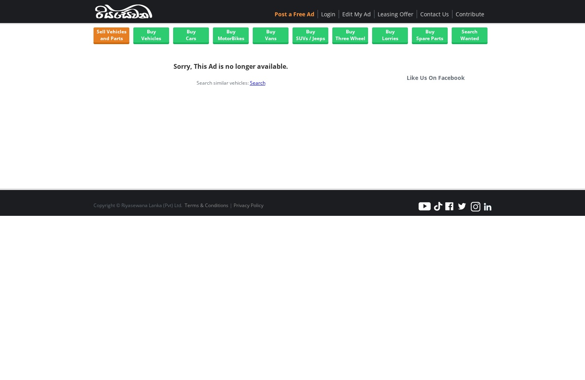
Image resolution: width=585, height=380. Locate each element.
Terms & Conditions (206, 205)
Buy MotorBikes (231, 35)
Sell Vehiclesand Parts (112, 35)
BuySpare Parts (429, 35)
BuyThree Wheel (350, 35)
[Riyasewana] (123, 11)
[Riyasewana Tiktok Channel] (438, 210)
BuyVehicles (151, 35)
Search (257, 82)
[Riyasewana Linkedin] (487, 210)
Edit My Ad (356, 14)
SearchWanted (469, 35)
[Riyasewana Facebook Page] (449, 210)
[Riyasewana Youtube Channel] (425, 210)
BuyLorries (390, 35)
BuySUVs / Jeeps (310, 35)
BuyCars (191, 35)
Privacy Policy (248, 205)
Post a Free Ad (294, 14)
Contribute (470, 14)
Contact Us (434, 14)
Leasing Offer (395, 14)
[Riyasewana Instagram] (476, 210)
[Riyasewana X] (462, 210)
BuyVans (271, 35)
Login (328, 14)
